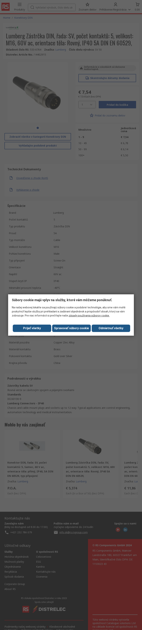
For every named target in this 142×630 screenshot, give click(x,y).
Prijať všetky (32, 328)
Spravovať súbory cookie (71, 328)
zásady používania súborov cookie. (89, 315)
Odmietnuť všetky (111, 328)
